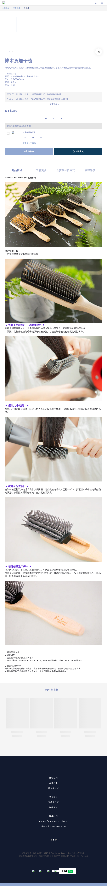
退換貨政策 (53, 802)
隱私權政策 (53, 788)
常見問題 (53, 797)
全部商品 (5, 8)
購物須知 (53, 807)
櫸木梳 (26, 8)
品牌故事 (53, 783)
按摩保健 (16, 8)
